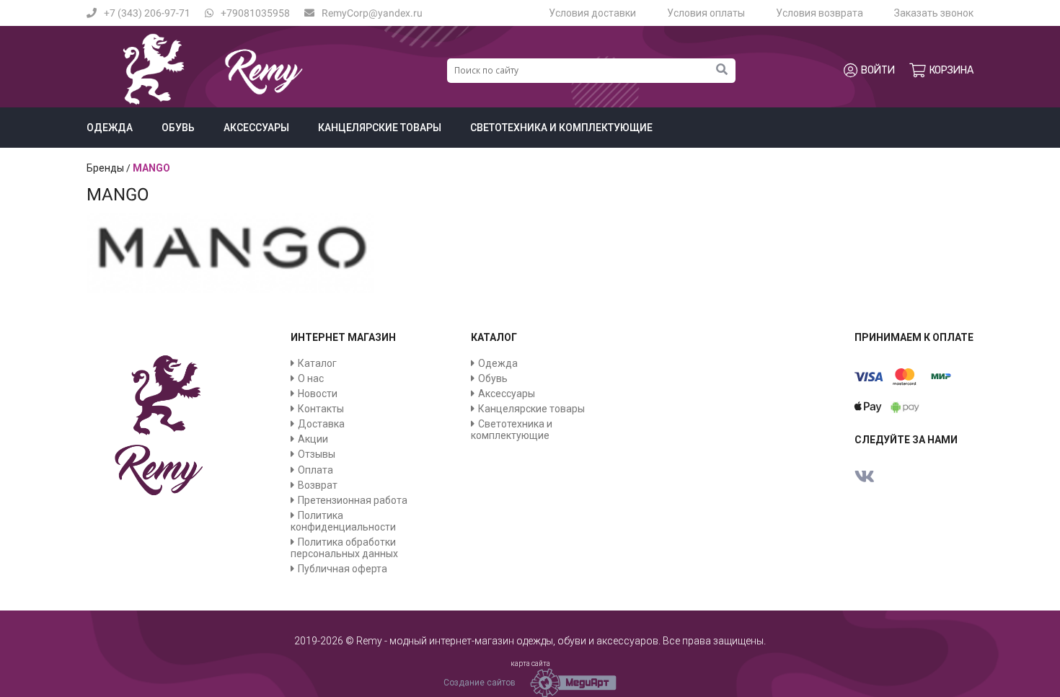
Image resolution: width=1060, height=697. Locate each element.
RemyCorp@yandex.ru (372, 13)
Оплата (315, 470)
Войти (878, 70)
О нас (311, 378)
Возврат (317, 485)
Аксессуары (256, 127)
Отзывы (316, 454)
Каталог (317, 363)
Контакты (321, 408)
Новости (317, 393)
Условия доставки (592, 13)
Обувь (178, 127)
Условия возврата (819, 13)
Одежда (110, 127)
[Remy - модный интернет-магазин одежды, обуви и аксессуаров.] (213, 101)
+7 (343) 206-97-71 (147, 13)
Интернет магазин (343, 337)
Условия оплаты (706, 13)
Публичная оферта (342, 568)
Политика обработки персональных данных (344, 547)
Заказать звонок (933, 13)
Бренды (105, 168)
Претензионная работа (352, 500)
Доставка (321, 424)
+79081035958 (255, 13)
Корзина (951, 70)
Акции (313, 439)
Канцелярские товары (379, 127)
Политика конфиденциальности (343, 521)
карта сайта (530, 663)
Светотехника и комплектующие (561, 127)
